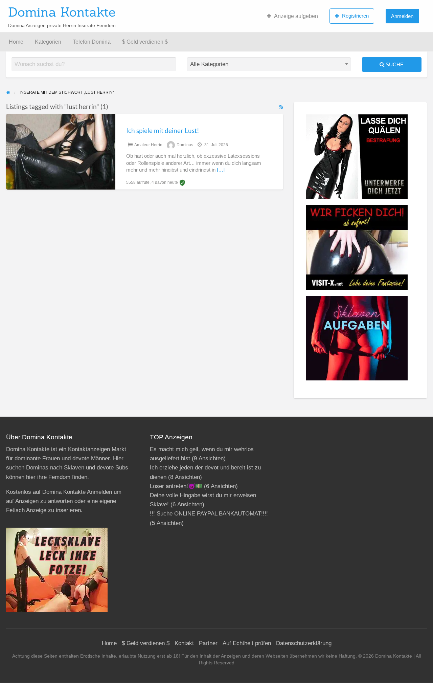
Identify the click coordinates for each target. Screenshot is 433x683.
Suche (394, 64)
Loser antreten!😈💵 (176, 486)
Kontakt (184, 643)
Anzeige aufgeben (296, 16)
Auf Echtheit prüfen (247, 643)
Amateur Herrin (148, 144)
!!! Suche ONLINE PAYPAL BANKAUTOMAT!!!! (209, 513)
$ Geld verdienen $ (145, 42)
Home (16, 42)
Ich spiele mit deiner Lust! (162, 130)
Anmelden (402, 16)
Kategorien (48, 42)
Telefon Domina (92, 42)
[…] (221, 170)
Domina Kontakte (61, 12)
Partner (208, 643)
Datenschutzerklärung (304, 643)
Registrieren (355, 16)
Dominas (185, 144)
